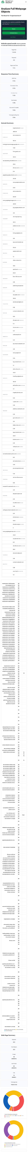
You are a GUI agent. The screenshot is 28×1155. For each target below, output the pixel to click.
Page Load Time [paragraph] (14, 65)
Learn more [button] (12, 37)
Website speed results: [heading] (13, 44)
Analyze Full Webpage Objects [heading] (13, 10)
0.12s (14, 81)
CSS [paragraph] (14, 1072)
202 (14, 60)
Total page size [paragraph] (14, 1082)
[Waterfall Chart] (14, 806)
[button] (26, 2)
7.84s (14, 68)
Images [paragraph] (14, 1054)
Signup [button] (13, 28)
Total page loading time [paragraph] (14, 115)
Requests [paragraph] (14, 57)
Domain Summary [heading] (7, 123)
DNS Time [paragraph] (14, 78)
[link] (7, 2)
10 (14, 1075)
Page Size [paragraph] (14, 49)
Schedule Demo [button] (13, 33)
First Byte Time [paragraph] (14, 93)
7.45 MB (14, 52)
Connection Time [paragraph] (14, 85)
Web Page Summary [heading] (8, 1035)
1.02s (14, 95)
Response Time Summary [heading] (10, 74)
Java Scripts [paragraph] (14, 1063)
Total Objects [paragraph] (14, 1047)
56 (14, 1057)
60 (14, 1066)
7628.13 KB (14, 1084)
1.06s (14, 103)
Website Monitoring (15, 24)
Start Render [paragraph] (14, 100)
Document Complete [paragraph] (14, 107)
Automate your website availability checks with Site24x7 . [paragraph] (13, 23)
